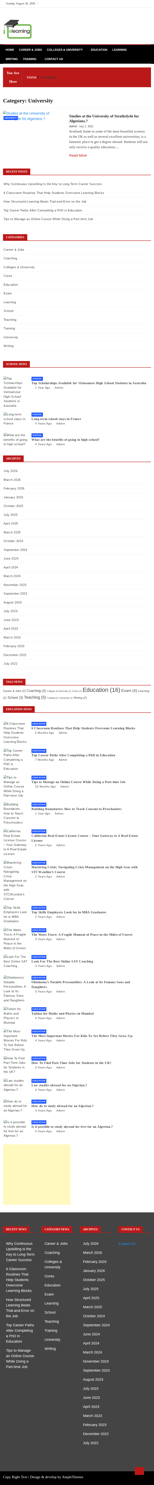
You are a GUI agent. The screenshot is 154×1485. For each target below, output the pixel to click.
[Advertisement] (36, 1174)
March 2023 (12, 637)
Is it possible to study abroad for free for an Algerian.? (72, 1126)
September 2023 (15, 593)
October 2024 (13, 541)
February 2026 (14, 488)
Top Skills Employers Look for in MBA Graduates (68, 912)
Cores (8, 275)
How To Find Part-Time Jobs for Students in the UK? (71, 1063)
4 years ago (43, 423)
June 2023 (11, 620)
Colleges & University (65, 49)
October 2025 (13, 506)
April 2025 (11, 523)
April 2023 (11, 628)
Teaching (10, 319)
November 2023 (15, 585)
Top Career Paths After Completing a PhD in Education (43, 210)
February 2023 (14, 646)
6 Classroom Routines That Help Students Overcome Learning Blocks (54, 193)
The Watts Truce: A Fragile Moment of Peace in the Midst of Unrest (82, 934)
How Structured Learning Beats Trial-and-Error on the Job (45, 201)
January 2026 (13, 497)
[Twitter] (135, 3)
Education (99, 49)
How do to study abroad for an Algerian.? (62, 1106)
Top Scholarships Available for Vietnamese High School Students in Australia (88, 383)
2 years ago (43, 845)
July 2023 (10, 611)
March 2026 (12, 479)
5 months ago (44, 732)
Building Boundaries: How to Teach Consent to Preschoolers (76, 809)
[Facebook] (129, 3)
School (8, 311)
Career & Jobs (30, 49)
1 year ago (42, 387)
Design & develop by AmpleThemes (56, 1477)
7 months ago (44, 759)
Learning (119, 49)
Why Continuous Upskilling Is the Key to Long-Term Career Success (53, 184)
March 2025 (12, 532)
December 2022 (15, 655)
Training (29, 59)
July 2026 (10, 471)
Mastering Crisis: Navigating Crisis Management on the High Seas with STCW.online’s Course (84, 869)
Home (10, 49)
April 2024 (11, 567)
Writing (12, 59)
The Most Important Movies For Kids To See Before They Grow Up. (82, 1036)
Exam (8, 293)
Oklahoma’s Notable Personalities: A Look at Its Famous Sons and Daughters (80, 984)
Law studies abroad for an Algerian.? (59, 1085)
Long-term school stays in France (56, 419)
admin (73, 126)
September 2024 (15, 550)
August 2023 (13, 602)
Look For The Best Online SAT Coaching (62, 961)
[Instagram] (141, 3)
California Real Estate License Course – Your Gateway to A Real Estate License (84, 838)
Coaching (10, 258)
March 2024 (12, 576)
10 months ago (45, 786)
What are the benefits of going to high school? (65, 439)
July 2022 (10, 663)
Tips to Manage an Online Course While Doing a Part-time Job (48, 219)
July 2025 (10, 514)
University (11, 118)
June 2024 (11, 558)
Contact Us (54, 59)
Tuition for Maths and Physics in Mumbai (62, 1013)
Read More (78, 155)
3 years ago (43, 939)
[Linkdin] (147, 3)
